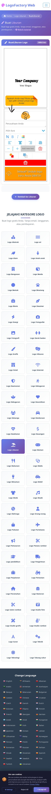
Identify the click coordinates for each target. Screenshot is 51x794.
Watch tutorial (24, 29)
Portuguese (43, 742)
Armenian (26, 686)
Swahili (9, 758)
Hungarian (43, 720)
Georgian (26, 714)
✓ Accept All (41, 789)
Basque (9, 692)
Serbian (42, 747)
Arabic (8, 686)
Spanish (42, 753)
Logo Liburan (20, 16)
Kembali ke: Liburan (27, 197)
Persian (9, 742)
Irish (24, 725)
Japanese (9, 731)
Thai (40, 758)
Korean (25, 731)
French (9, 714)
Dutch (41, 703)
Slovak (8, 753)
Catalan (9, 698)
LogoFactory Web (20, 5)
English (9, 681)
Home (9, 16)
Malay (25, 736)
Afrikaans (26, 681)
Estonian (9, 709)
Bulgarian (43, 692)
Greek (8, 720)
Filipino (25, 709)
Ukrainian (26, 764)
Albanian (42, 681)
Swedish (26, 758)
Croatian (42, 698)
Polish (25, 742)
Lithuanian (10, 736)
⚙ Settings (9, 790)
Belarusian (27, 692)
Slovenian (26, 753)
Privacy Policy (34, 784)
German (42, 714)
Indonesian (10, 725)
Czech (8, 703)
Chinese (26, 698)
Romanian (10, 747)
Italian (41, 725)
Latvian (42, 731)
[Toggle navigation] (46, 5)
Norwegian (43, 736)
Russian (26, 747)
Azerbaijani (43, 686)
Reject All (24, 789)
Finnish (42, 709)
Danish (25, 703)
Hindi (25, 720)
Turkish (9, 764)
